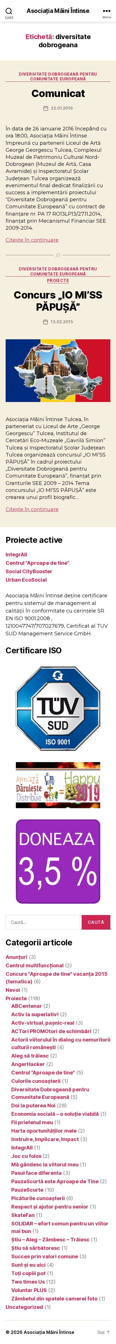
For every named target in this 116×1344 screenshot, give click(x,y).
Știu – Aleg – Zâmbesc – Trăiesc (50, 1240)
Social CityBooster (29, 571)
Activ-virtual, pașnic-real (42, 1023)
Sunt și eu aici (28, 1265)
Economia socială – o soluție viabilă (55, 1114)
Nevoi (13, 990)
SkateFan (23, 1215)
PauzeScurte (27, 1190)
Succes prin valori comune (44, 1256)
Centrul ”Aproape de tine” (37, 563)
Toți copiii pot (28, 1273)
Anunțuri (16, 957)
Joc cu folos (26, 1156)
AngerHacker (28, 1064)
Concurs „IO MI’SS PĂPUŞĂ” (58, 301)
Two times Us (28, 1282)
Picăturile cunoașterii (38, 1198)
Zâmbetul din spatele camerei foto (54, 1299)
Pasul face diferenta (36, 1173)
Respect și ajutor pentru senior (49, 1207)
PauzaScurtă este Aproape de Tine (55, 1181)
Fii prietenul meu (32, 1122)
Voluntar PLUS (29, 1290)
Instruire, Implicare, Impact (45, 1139)
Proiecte (58, 280)
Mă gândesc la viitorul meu (45, 1164)
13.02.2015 (62, 321)
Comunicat (58, 93)
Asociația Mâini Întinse (58, 11)
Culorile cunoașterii (36, 1081)
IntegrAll (16, 554)
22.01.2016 (62, 108)
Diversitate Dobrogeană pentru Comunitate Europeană (58, 77)
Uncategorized (24, 1307)
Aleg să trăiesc (30, 1056)
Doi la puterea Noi (33, 1105)
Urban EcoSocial (26, 580)
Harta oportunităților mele (44, 1131)
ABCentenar (26, 1006)
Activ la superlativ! (35, 1014)
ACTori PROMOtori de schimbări (51, 1031)
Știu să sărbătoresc (35, 1248)
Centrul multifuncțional (35, 965)
